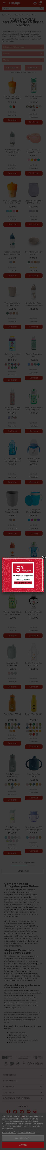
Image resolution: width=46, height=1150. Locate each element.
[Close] (43, 557)
